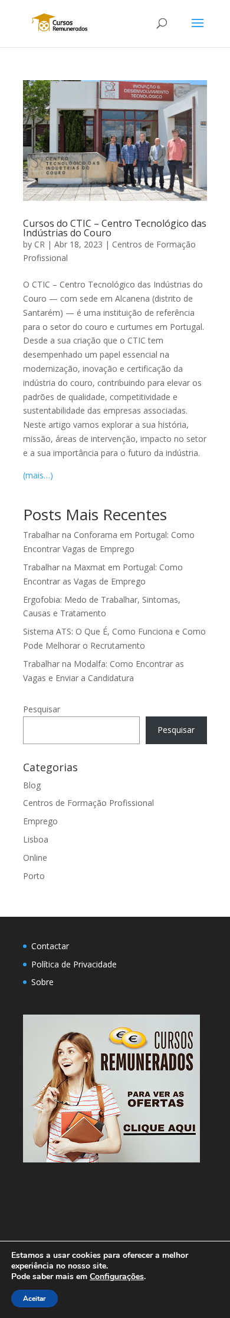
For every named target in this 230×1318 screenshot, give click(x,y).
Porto (34, 875)
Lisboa (35, 839)
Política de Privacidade (74, 964)
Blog (32, 785)
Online (35, 857)
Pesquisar (41, 709)
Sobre (42, 981)
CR (39, 244)
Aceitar (34, 1298)
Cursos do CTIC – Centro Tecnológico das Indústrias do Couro (114, 228)
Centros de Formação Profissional (88, 802)
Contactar (50, 946)
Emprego (40, 821)
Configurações (117, 1276)
